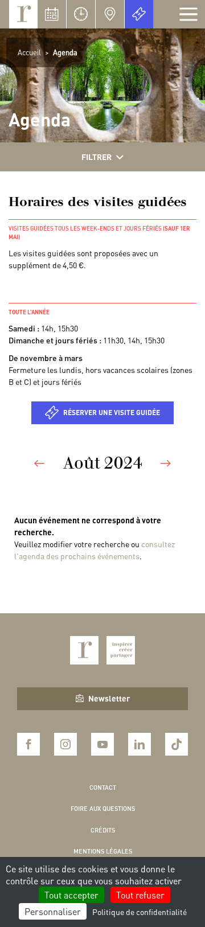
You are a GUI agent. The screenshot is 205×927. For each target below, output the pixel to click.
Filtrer (96, 156)
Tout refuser (140, 895)
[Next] (166, 462)
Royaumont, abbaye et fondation (23, 14)
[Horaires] (81, 14)
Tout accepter (71, 895)
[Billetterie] (139, 14)
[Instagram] (65, 744)
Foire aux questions (103, 809)
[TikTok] (176, 744)
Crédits (103, 830)
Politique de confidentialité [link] (139, 912)
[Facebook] (28, 744)
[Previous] (39, 462)
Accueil (29, 52)
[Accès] (110, 14)
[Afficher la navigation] (188, 14)
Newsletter (109, 698)
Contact (102, 787)
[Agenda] (52, 14)
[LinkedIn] (139, 744)
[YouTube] (102, 744)
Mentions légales (102, 851)
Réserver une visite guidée (111, 412)
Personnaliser (52, 911)
